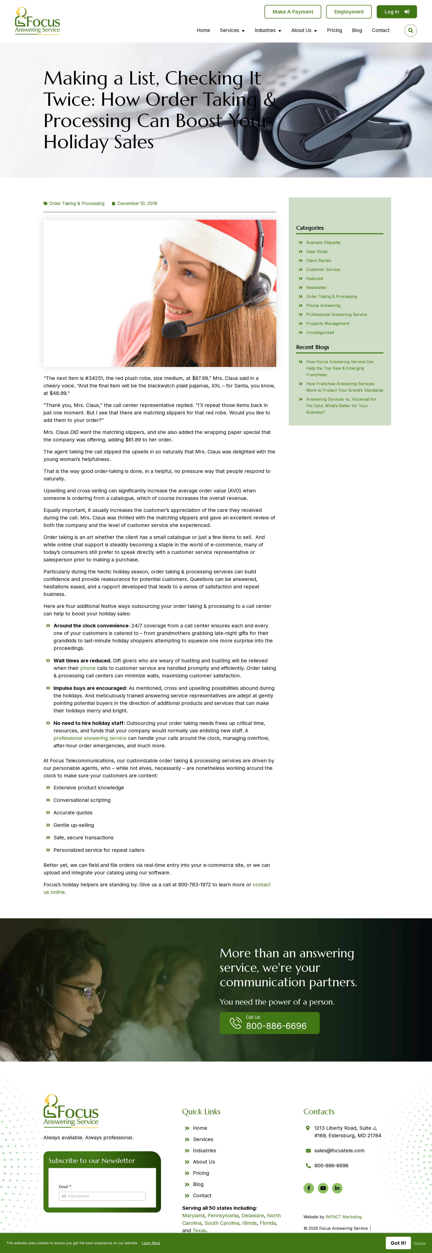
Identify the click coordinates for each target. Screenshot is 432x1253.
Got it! (398, 1243)
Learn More (151, 1243)
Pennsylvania (223, 1216)
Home (203, 30)
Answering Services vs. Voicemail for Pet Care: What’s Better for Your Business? (341, 406)
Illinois (249, 1223)
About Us (301, 30)
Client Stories (318, 260)
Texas (199, 1231)
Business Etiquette (323, 242)
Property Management (327, 323)
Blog (357, 30)
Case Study (317, 251)
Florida (268, 1223)
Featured (314, 278)
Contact (381, 30)
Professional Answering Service (336, 314)
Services (229, 30)
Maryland (193, 1216)
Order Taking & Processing (76, 203)
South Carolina (221, 1223)
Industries (265, 30)
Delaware (253, 1216)
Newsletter (316, 287)
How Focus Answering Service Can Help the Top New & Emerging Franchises (340, 368)
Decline (420, 1243)
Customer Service (323, 269)
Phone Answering (323, 305)
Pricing (334, 30)
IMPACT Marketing (344, 1216)
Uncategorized (320, 332)
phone (88, 668)
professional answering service (90, 738)
